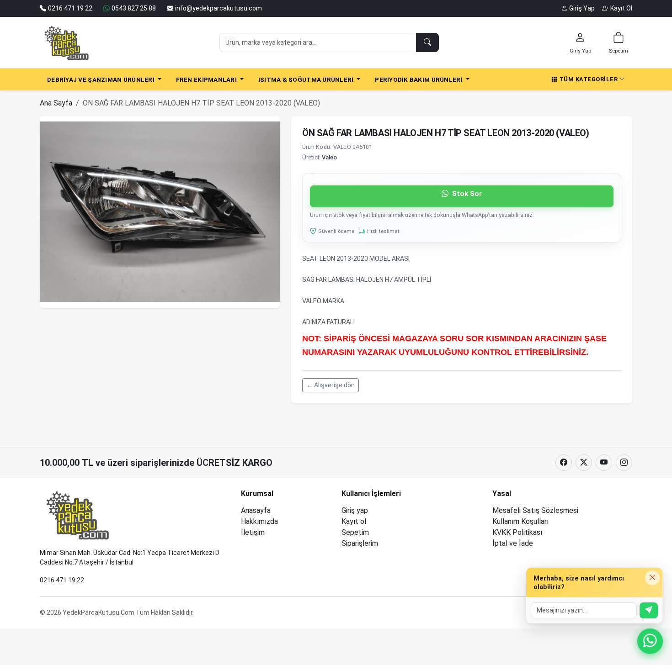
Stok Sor (466, 194)
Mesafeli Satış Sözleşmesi (535, 510)
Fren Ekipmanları (207, 79)
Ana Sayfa (56, 103)
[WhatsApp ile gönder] (649, 610)
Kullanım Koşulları (520, 521)
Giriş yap (354, 510)
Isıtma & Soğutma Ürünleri (306, 79)
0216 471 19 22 (62, 580)
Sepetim (355, 532)
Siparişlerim (359, 543)
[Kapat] (652, 577)
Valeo (329, 157)
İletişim (253, 532)
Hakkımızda (259, 521)
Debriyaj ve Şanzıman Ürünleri (101, 79)
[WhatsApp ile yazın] (650, 641)
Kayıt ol (353, 521)
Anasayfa (256, 510)
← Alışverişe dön (330, 385)
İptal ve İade (512, 543)
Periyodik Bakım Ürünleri (419, 79)
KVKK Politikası (517, 532)
